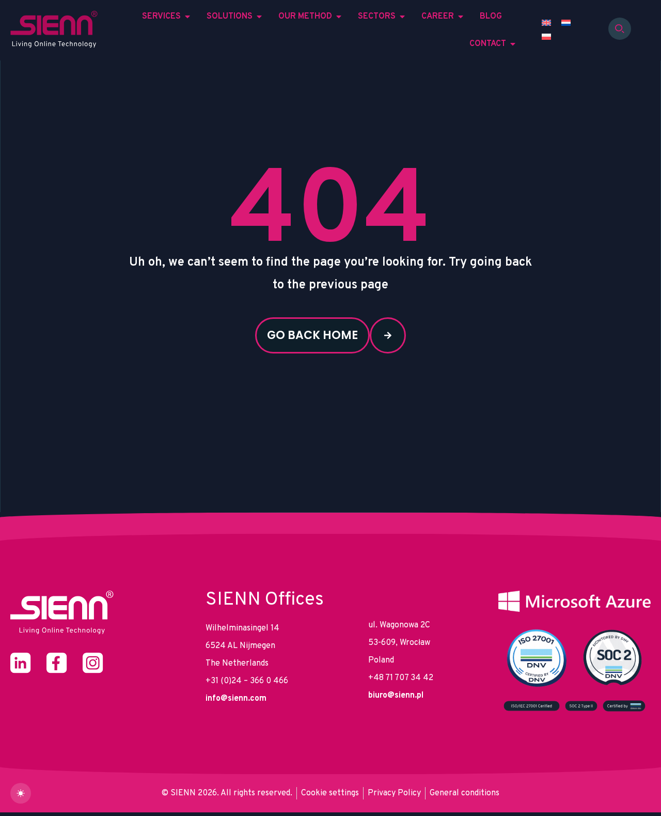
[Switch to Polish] (546, 37)
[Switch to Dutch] (566, 23)
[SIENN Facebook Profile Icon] (56, 663)
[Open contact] (513, 44)
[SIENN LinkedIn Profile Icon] (20, 663)
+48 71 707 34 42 (400, 678)
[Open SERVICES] (187, 16)
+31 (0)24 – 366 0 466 (247, 681)
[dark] (20, 793)
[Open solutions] (259, 16)
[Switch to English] (546, 23)
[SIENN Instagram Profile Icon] (93, 663)
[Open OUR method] (339, 16)
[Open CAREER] (461, 16)
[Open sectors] (402, 16)
